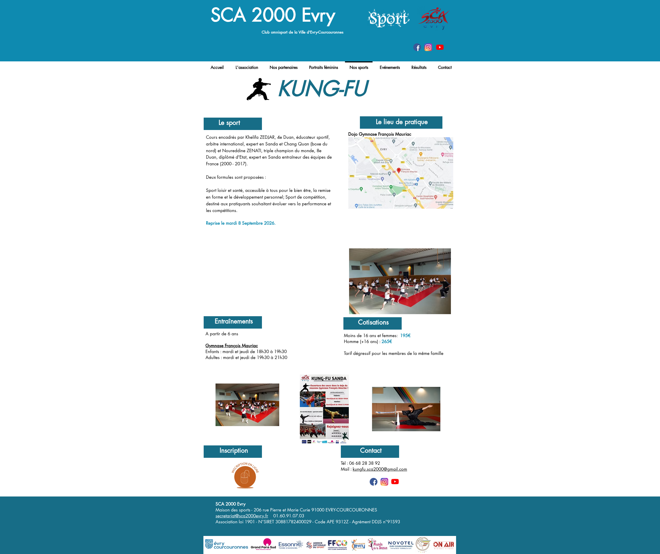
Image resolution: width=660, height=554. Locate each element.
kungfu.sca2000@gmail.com (380, 469)
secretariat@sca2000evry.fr (242, 516)
